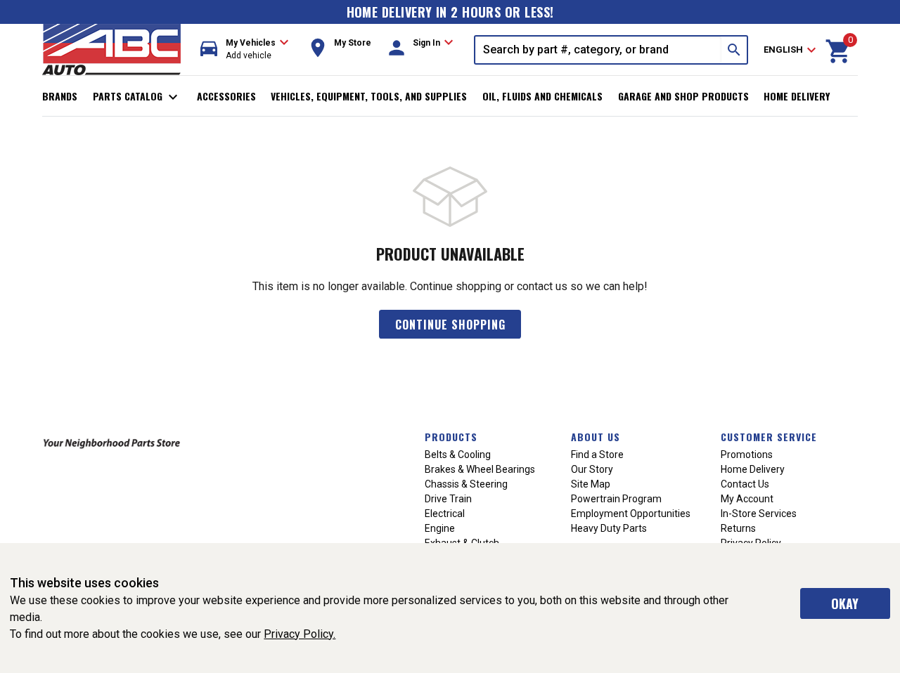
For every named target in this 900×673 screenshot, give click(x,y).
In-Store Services (759, 513)
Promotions (747, 454)
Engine (440, 528)
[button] (245, 50)
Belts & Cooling (458, 454)
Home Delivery (797, 96)
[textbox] (598, 50)
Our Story (592, 469)
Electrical (445, 513)
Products (451, 436)
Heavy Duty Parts (609, 528)
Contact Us (745, 484)
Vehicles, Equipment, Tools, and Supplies (369, 96)
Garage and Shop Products (683, 96)
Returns (738, 528)
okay (845, 603)
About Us (595, 436)
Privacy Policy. (299, 634)
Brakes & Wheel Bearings (480, 469)
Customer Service (769, 436)
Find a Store (597, 454)
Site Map (590, 484)
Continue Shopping (450, 324)
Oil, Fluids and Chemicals (542, 96)
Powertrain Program (616, 498)
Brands (59, 96)
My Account (747, 498)
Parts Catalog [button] (137, 97)
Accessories (226, 96)
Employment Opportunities (630, 513)
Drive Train (448, 498)
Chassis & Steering (466, 484)
